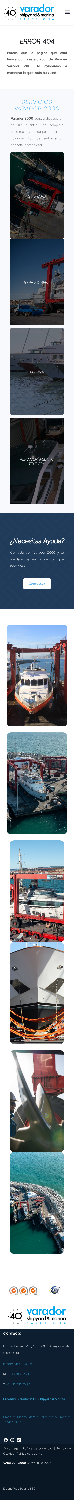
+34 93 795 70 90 (18, 1384)
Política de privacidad (38, 1448)
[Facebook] (5, 1439)
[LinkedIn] (18, 1439)
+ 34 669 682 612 (19, 1373)
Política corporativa (30, 1453)
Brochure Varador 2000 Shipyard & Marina (34, 1399)
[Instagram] (12, 1439)
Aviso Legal (11, 1448)
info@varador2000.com (19, 1363)
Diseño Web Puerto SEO (19, 1488)
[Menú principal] (67, 12)
